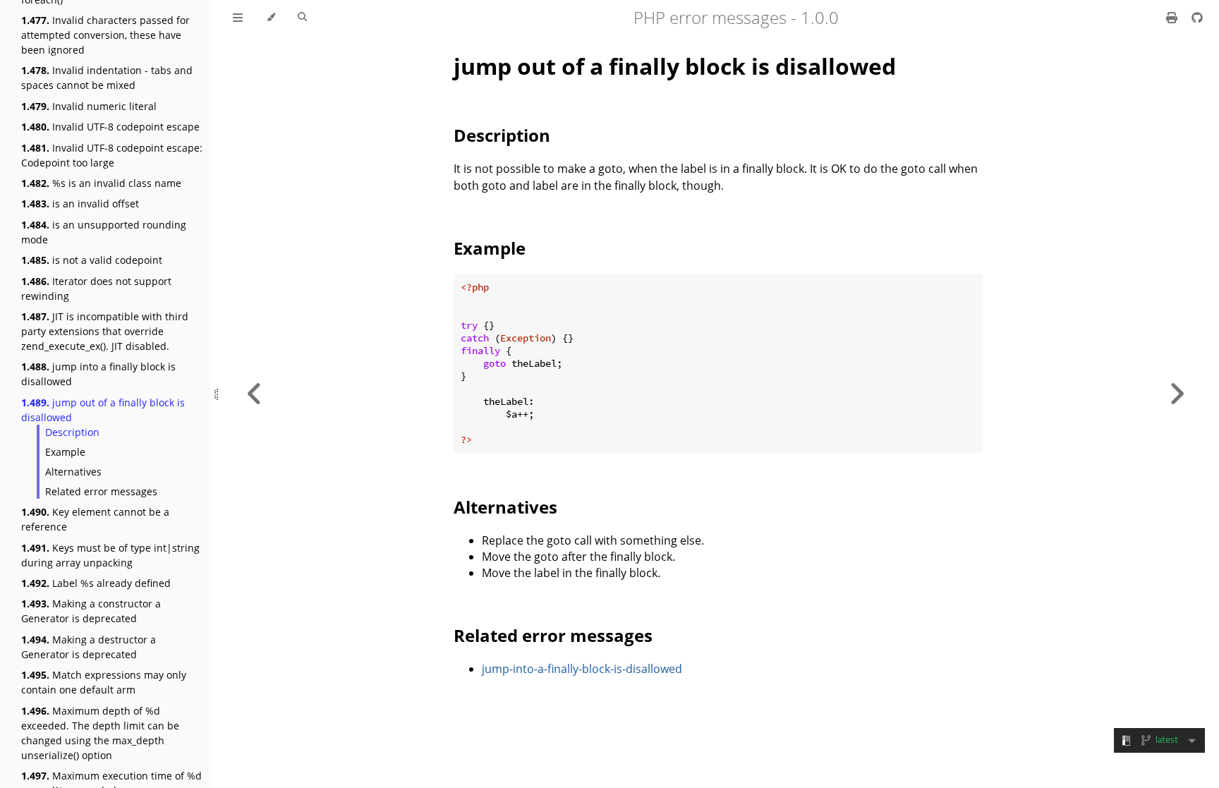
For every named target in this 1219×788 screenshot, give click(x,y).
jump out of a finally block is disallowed (103, 410)
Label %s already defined (96, 583)
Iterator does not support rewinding (96, 288)
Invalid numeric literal (89, 106)
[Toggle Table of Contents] (238, 17)
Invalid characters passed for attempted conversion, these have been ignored (105, 34)
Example (65, 452)
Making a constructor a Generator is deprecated (91, 611)
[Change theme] (270, 17)
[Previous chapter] (254, 394)
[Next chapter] (1176, 394)
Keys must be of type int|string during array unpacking (110, 555)
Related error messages (101, 491)
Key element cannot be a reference (95, 519)
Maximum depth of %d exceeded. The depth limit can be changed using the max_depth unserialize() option (100, 733)
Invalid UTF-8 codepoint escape (110, 126)
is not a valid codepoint (91, 260)
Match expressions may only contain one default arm (103, 682)
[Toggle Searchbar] (302, 17)
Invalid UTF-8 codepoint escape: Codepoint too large (111, 155)
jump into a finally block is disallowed (98, 374)
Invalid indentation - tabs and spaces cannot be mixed (107, 77)
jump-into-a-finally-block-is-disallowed (582, 669)
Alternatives (73, 471)
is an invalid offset (80, 203)
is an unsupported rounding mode (103, 232)
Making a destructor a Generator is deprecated (88, 647)
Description (72, 432)
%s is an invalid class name (101, 183)
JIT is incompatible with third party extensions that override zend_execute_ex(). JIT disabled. (104, 331)
